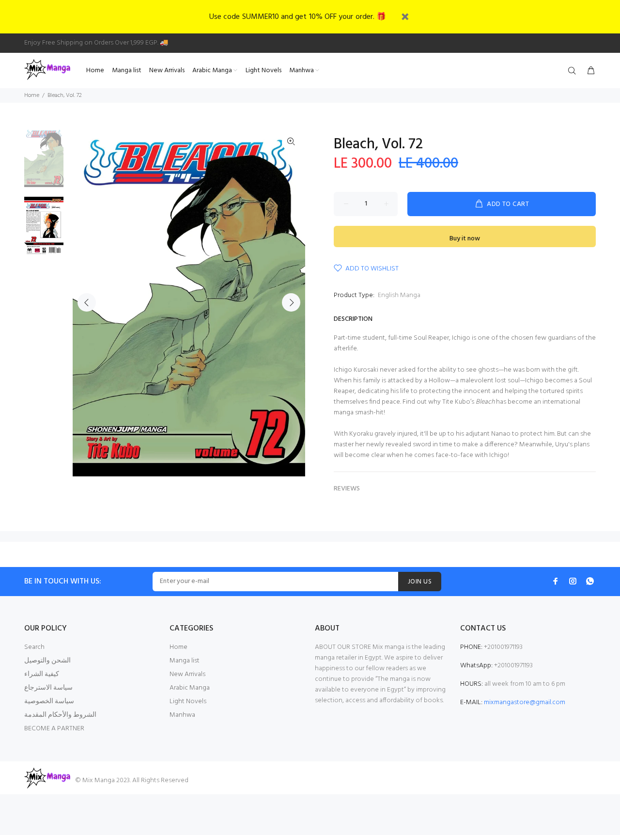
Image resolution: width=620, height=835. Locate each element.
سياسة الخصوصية (49, 701)
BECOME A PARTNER (54, 728)
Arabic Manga (190, 687)
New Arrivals (187, 674)
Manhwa (182, 715)
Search (34, 647)
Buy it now (465, 238)
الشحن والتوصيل (47, 660)
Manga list (185, 660)
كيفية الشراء (41, 674)
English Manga (399, 295)
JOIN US (420, 581)
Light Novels (188, 701)
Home (31, 95)
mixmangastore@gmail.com (524, 702)
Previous (87, 302)
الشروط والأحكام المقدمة (60, 715)
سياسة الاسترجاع (48, 687)
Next (291, 302)
